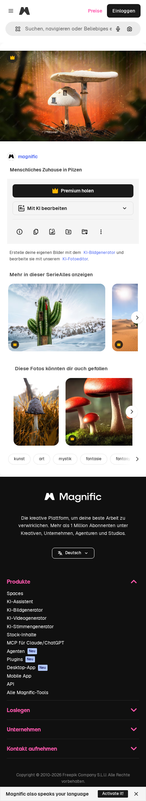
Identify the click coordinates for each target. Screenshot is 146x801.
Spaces (15, 593)
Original (43, 58)
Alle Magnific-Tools (27, 692)
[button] (73, 553)
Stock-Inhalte (21, 635)
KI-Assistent (20, 601)
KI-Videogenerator (27, 618)
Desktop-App (26, 667)
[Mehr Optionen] (101, 231)
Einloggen (123, 11)
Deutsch (73, 553)
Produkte (18, 581)
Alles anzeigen (76, 275)
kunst (19, 459)
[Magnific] (73, 498)
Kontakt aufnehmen (32, 748)
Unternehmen (24, 729)
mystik (65, 459)
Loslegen (18, 709)
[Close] (136, 794)
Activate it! (113, 793)
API (10, 684)
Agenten (21, 651)
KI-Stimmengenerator (30, 626)
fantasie (94, 459)
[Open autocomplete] (15, 28)
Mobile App (19, 676)
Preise (95, 11)
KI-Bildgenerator (99, 252)
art (41, 459)
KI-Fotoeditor (75, 259)
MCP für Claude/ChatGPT (35, 643)
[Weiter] (137, 317)
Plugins (20, 659)
